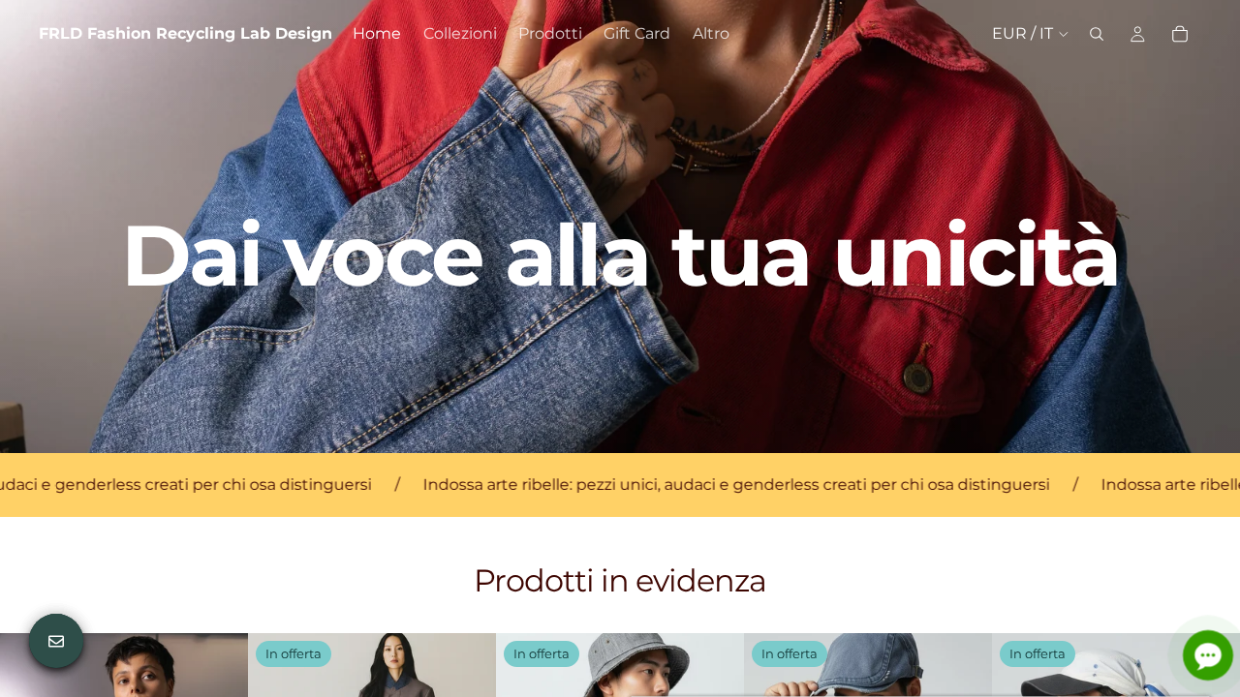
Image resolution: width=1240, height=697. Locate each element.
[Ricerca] (1096, 34)
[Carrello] (1180, 34)
